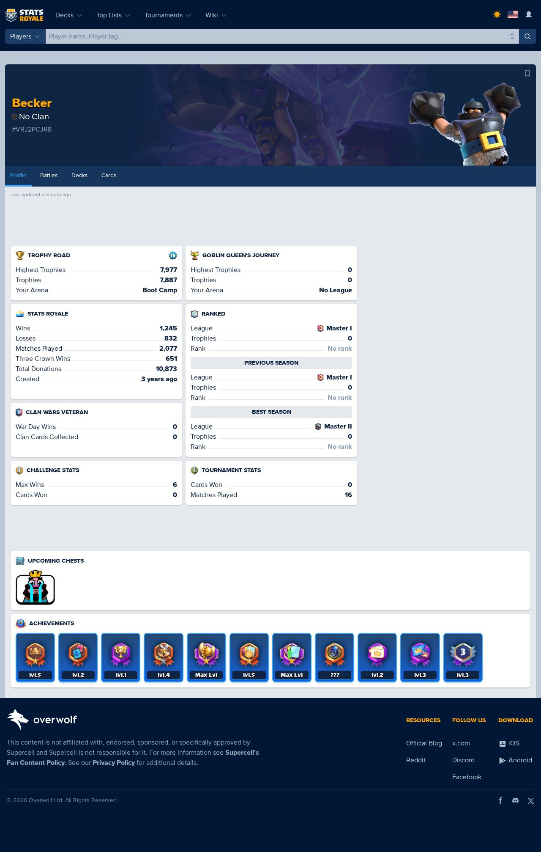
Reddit (416, 760)
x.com (461, 743)
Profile (18, 175)
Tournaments (164, 15)
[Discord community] (515, 800)
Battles (49, 175)
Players (20, 36)
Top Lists (109, 15)
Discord (463, 760)
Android (519, 760)
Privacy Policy (114, 763)
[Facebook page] (500, 800)
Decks (64, 15)
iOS (513, 743)
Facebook (466, 777)
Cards (109, 175)
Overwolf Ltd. (46, 800)
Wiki (211, 15)
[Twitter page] (530, 800)
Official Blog (424, 743)
